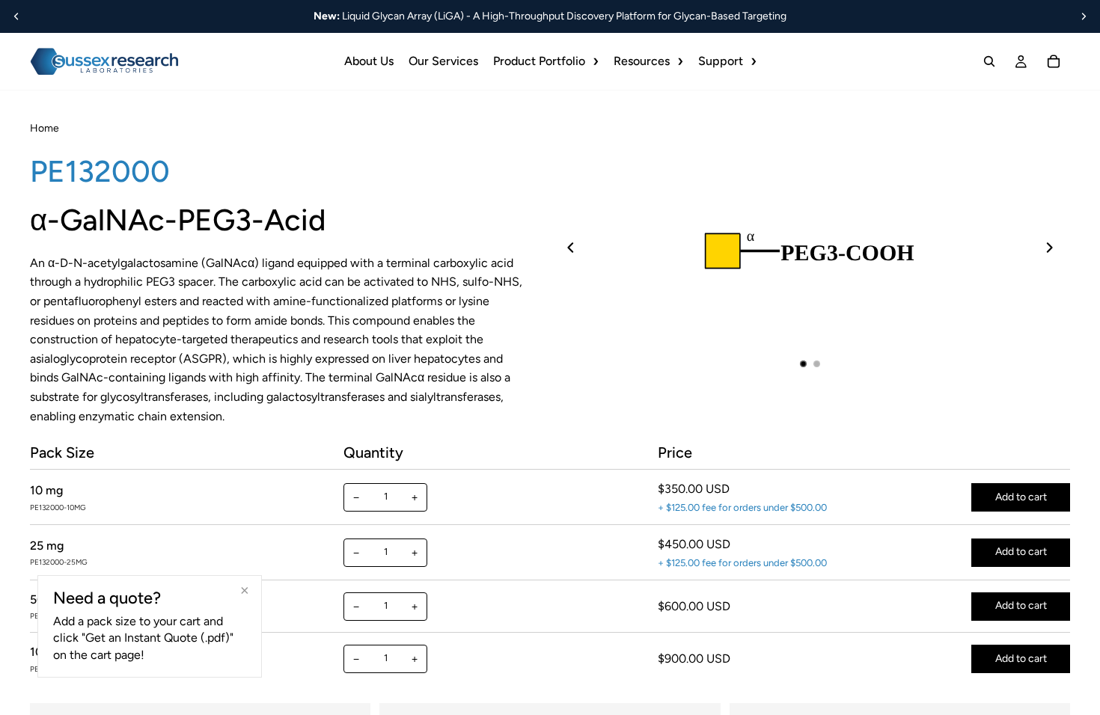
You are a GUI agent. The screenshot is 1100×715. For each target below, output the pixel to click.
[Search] (989, 61)
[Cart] (1053, 61)
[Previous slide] (16, 16)
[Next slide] (1083, 16)
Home (44, 128)
